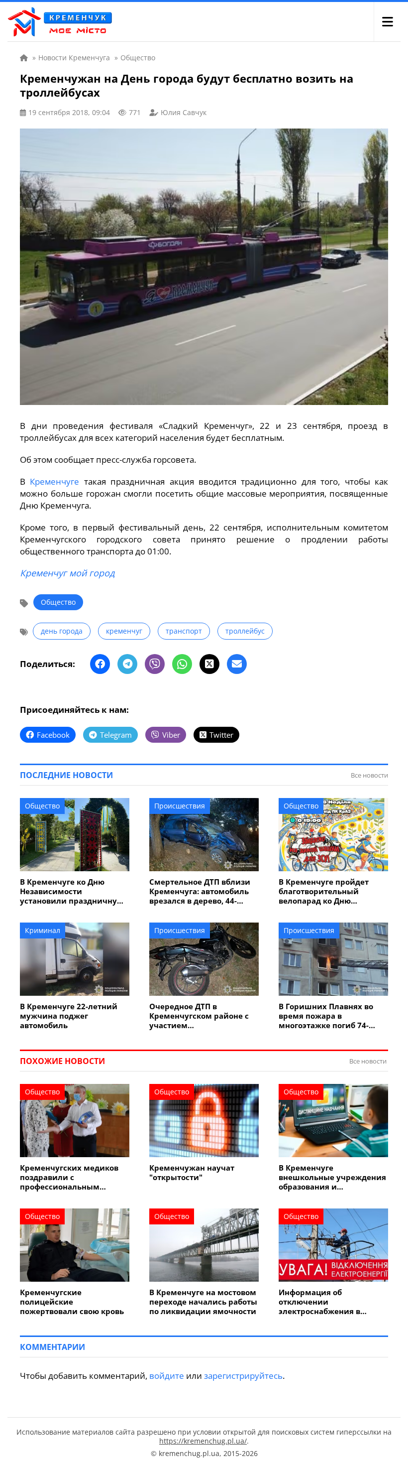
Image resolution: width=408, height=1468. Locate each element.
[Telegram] (127, 664)
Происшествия (179, 805)
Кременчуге (54, 481)
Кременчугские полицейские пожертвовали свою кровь (72, 1302)
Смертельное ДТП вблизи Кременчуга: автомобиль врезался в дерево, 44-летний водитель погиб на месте (201, 891)
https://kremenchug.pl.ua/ (203, 1441)
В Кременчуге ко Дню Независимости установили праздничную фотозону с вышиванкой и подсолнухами (72, 891)
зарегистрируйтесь (243, 1375)
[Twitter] (209, 664)
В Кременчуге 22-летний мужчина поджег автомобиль (68, 1016)
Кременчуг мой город (67, 573)
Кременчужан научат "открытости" (191, 1172)
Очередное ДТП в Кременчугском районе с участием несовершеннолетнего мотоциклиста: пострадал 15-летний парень (200, 1016)
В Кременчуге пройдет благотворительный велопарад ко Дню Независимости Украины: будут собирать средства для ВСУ (330, 891)
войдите (166, 1375)
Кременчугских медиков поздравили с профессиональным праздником (69, 1177)
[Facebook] (100, 664)
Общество (58, 602)
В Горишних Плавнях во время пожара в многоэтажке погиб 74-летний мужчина (326, 1016)
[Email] (237, 664)
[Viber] (155, 664)
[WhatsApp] (182, 664)
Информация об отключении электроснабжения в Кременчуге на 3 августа (327, 1302)
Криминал (42, 930)
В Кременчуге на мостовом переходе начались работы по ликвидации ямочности (203, 1302)
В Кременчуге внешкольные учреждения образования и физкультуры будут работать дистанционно (332, 1177)
